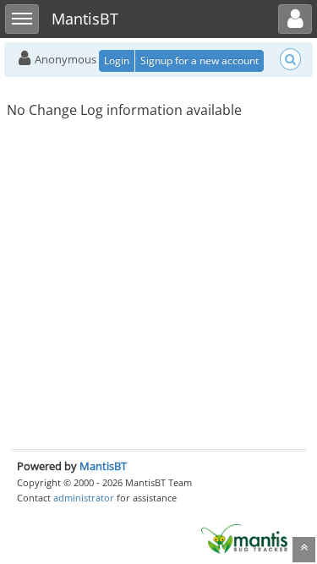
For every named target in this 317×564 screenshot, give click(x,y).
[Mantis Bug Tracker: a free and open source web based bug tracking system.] (244, 537)
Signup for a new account (199, 60)
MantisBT (103, 466)
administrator (83, 497)
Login (116, 60)
